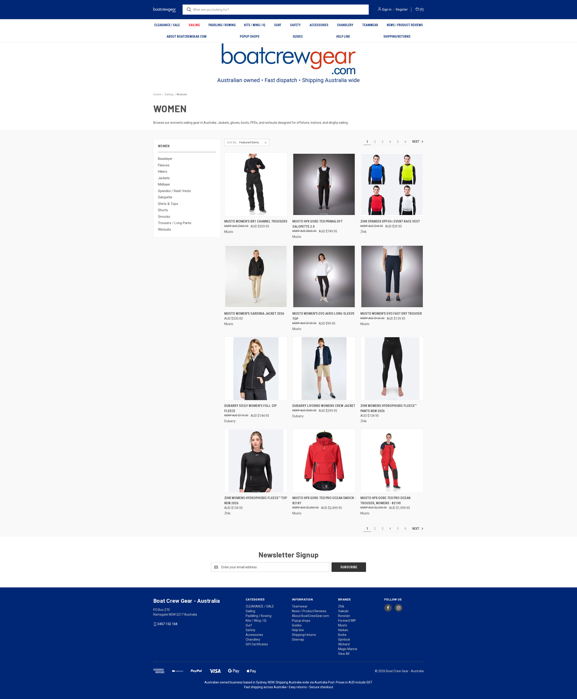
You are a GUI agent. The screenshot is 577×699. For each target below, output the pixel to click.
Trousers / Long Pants (174, 223)
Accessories (318, 25)
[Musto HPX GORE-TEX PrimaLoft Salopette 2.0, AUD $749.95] (324, 184)
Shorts (163, 210)
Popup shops (249, 36)
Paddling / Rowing (222, 25)
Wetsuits (164, 229)
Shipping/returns (396, 36)
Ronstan (344, 616)
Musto (342, 625)
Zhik (341, 606)
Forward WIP (347, 620)
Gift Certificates (257, 644)
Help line (343, 36)
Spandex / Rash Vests (174, 191)
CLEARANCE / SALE (167, 25)
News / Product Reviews (405, 25)
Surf (277, 25)
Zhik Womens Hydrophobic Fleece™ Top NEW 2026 (255, 500)
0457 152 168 (167, 624)
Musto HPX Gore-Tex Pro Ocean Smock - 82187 (324, 500)
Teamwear (370, 25)
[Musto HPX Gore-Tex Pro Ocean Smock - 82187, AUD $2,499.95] (324, 461)
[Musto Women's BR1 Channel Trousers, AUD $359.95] (256, 184)
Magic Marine (347, 649)
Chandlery (345, 25)
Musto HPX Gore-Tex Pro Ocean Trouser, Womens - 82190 (385, 500)
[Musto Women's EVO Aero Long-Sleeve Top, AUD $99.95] (324, 276)
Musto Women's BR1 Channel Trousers (255, 221)
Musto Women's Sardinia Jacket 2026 (254, 314)
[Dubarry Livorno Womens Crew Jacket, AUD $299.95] (324, 368)
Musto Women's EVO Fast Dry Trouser (391, 314)
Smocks (164, 217)
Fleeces (163, 165)
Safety (295, 25)
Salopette (165, 197)
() (421, 9)
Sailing (194, 25)
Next (416, 141)
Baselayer (165, 159)
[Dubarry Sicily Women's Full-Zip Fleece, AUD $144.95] (256, 368)
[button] (288, 59)
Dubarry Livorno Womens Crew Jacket (323, 406)
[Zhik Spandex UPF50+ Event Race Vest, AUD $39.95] (392, 184)
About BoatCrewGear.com (186, 36)
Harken (343, 630)
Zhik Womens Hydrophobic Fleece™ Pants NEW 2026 (388, 408)
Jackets (164, 178)
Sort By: (232, 142)
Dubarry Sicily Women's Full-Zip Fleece (250, 408)
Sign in (387, 9)
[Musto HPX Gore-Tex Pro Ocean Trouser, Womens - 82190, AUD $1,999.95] (392, 461)
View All (343, 653)
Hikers (162, 172)
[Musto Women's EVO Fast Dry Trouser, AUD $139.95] (392, 276)
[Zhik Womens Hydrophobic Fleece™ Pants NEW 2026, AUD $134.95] (392, 368)
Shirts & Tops (168, 204)
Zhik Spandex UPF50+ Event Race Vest (390, 221)
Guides (298, 36)
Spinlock (344, 639)
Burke (342, 635)
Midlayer (164, 184)
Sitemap (298, 639)
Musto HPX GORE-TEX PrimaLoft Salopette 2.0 (317, 224)
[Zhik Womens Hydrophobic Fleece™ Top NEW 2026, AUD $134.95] (256, 461)
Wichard (344, 644)
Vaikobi (343, 611)
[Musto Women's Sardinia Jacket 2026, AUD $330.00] (256, 276)
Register (402, 9)
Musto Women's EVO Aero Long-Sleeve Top (323, 316)
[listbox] (254, 142)
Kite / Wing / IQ (254, 25)
